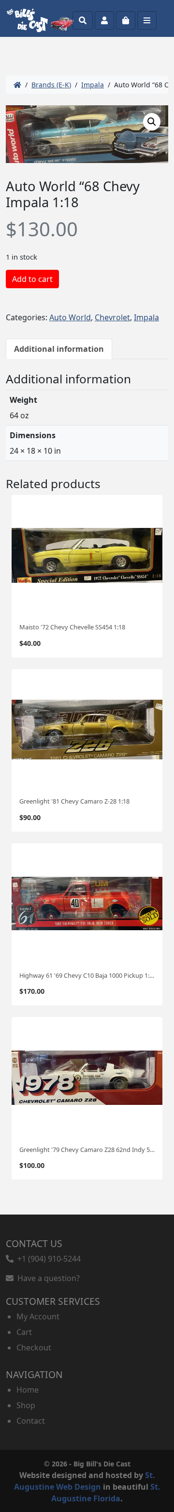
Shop (25, 1405)
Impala (92, 84)
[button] (151, 122)
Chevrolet (112, 317)
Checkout (33, 1347)
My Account (37, 1316)
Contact (30, 1420)
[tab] (59, 349)
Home (27, 1389)
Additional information (59, 349)
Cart (24, 1332)
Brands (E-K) (51, 84)
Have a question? (47, 1278)
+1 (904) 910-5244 (47, 1258)
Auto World (70, 317)
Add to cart (32, 279)
